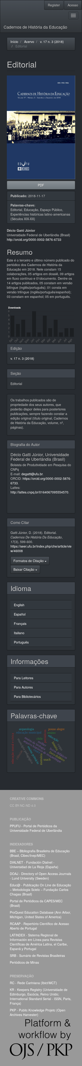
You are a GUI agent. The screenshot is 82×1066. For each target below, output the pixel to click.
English (19, 605)
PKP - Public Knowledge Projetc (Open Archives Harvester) (37, 1012)
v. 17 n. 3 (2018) (52, 41)
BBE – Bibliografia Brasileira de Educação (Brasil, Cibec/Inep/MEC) (40, 853)
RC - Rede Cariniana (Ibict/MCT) (33, 983)
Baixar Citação (24, 569)
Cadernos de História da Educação (35, 27)
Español (20, 614)
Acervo (29, 41)
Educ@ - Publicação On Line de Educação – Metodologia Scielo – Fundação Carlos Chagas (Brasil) (40, 889)
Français (20, 623)
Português (21, 642)
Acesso (73, 5)
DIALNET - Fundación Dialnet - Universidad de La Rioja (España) (34, 864)
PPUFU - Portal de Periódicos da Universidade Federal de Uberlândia (36, 828)
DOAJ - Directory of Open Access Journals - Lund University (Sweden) (40, 875)
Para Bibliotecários (27, 696)
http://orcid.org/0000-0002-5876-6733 (34, 239)
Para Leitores (23, 678)
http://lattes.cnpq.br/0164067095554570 (39, 492)
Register (54, 5)
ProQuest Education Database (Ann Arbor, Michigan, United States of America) (40, 914)
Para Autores (23, 687)
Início (14, 41)
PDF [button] (41, 185)
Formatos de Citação (29, 560)
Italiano (19, 633)
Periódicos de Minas (24, 962)
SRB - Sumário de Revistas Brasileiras (37, 955)
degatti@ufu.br (32, 474)
